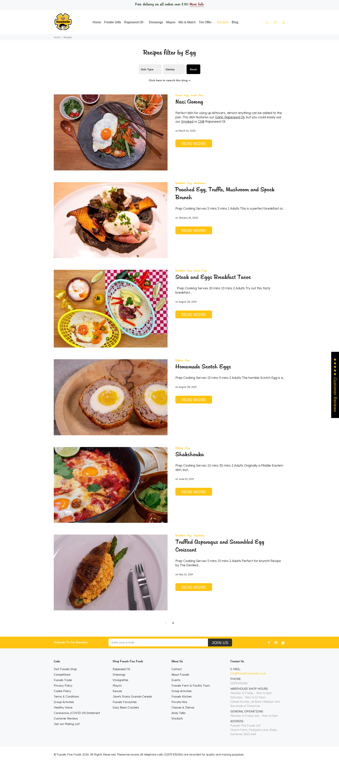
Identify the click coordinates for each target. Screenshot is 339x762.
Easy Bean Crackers (126, 707)
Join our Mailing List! (67, 724)
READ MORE (193, 143)
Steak (197, 270)
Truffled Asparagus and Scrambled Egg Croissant (219, 546)
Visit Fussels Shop (65, 669)
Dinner (178, 95)
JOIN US (220, 643)
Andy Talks (178, 713)
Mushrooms (199, 183)
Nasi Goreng (189, 102)
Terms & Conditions (66, 696)
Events (175, 680)
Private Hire (179, 702)
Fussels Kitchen (181, 696)
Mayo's (117, 685)
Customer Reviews (66, 718)
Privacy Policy (63, 685)
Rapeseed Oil (121, 669)
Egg (186, 95)
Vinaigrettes (120, 680)
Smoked (187, 121)
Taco (204, 270)
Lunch (194, 95)
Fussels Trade (63, 680)
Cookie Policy (62, 691)
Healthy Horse (63, 707)
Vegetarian (199, 535)
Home (57, 37)
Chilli (201, 121)
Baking (179, 360)
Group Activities (64, 702)
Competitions (62, 674)
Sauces (117, 691)
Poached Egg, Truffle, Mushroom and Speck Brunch (224, 194)
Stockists (177, 718)
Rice (201, 95)
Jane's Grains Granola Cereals (132, 696)
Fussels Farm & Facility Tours (190, 685)
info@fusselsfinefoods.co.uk (248, 673)
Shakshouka (189, 455)
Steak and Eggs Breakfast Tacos (213, 277)
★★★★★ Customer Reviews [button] (335, 385)
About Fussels (180, 674)
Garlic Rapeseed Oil (229, 117)
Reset (193, 69)
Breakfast (180, 183)
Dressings (119, 674)
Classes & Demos (182, 707)
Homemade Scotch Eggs (203, 367)
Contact (176, 669)
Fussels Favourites (125, 702)
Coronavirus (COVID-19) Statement (77, 713)
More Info (197, 4)
